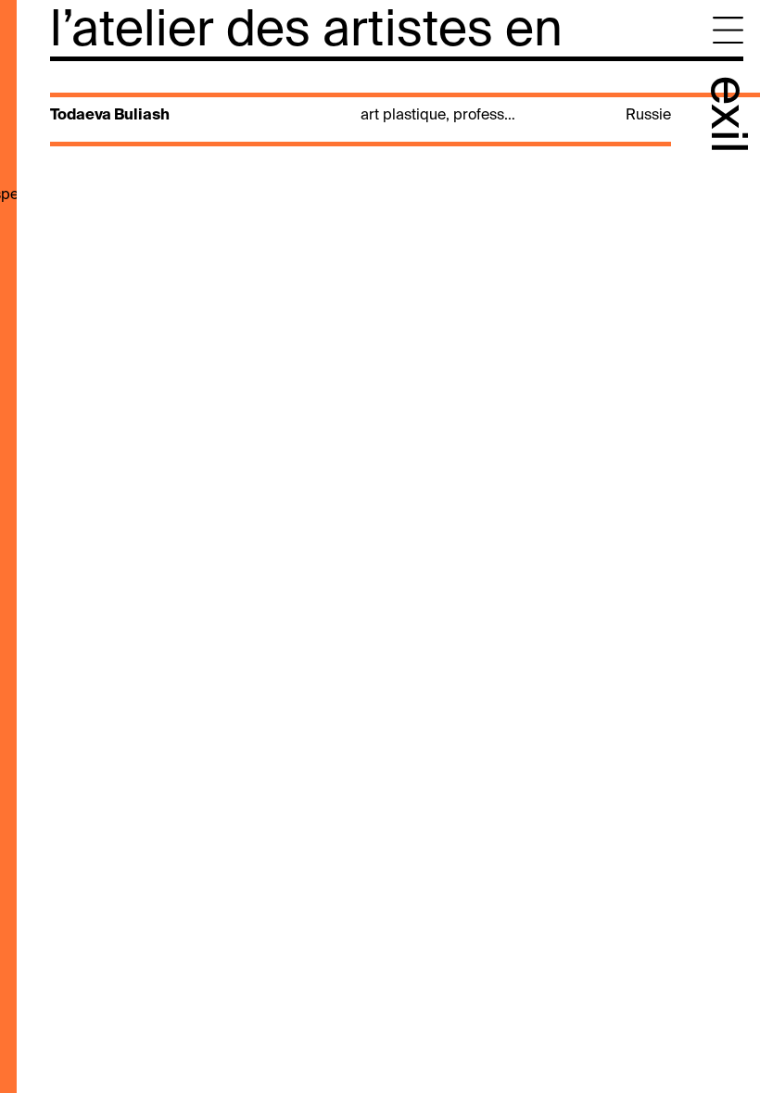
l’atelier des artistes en (306, 32)
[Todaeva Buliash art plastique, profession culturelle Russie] (358, 131)
